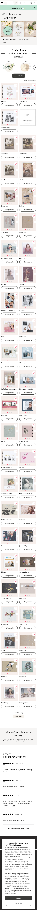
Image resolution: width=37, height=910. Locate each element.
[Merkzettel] (23, 3)
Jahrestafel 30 (23, 546)
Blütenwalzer (5, 624)
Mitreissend (22, 520)
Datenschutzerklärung (10, 893)
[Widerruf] (35, 3)
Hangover (4, 677)
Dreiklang (4, 415)
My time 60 (4, 232)
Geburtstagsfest (6, 127)
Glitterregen (22, 258)
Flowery (3, 101)
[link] (9, 91)
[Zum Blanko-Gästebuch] (27, 118)
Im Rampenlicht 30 (6, 467)
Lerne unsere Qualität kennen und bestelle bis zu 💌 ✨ (18, 7)
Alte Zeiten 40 (23, 154)
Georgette (4, 546)
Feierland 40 (5, 703)
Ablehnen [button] (18, 903)
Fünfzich (3, 572)
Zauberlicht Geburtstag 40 (9, 389)
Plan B (3, 337)
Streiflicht (22, 310)
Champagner (23, 363)
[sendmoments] (5, 3)
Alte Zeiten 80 (5, 154)
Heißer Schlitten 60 (7, 520)
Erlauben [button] (18, 898)
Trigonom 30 (23, 284)
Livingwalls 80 (5, 363)
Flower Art (4, 206)
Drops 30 (3, 284)
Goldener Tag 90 (24, 572)
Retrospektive (23, 703)
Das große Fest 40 (6, 258)
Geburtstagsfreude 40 (25, 494)
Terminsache (23, 101)
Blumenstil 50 (23, 650)
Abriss (3, 650)
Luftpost (21, 206)
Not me (21, 467)
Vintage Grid (23, 624)
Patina (3, 441)
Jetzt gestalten (9, 105)
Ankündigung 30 (6, 598)
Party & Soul (23, 337)
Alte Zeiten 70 (5, 180)
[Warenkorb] (31, 3)
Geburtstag (22, 598)
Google (28, 878)
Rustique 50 (22, 232)
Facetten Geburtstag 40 (8, 310)
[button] (27, 3)
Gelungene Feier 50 (6, 494)
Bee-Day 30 (22, 677)
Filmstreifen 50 (23, 441)
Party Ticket (23, 415)
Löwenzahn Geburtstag (26, 389)
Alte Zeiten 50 (23, 180)
